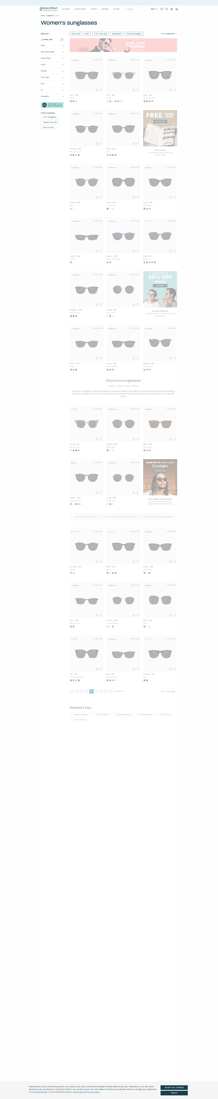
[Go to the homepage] (49, 9)
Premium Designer (134, 34)
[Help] (161, 9)
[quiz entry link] (52, 107)
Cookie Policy (78, 1092)
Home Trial (76, 34)
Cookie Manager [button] (40, 1092)
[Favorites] (166, 9)
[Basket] (176, 9)
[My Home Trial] (171, 9)
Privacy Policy (94, 1092)
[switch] (61, 39)
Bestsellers (116, 34)
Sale (87, 34)
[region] (154, 9)
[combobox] (137, 9)
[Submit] (126, 9)
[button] (52, 46)
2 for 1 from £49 (100, 34)
